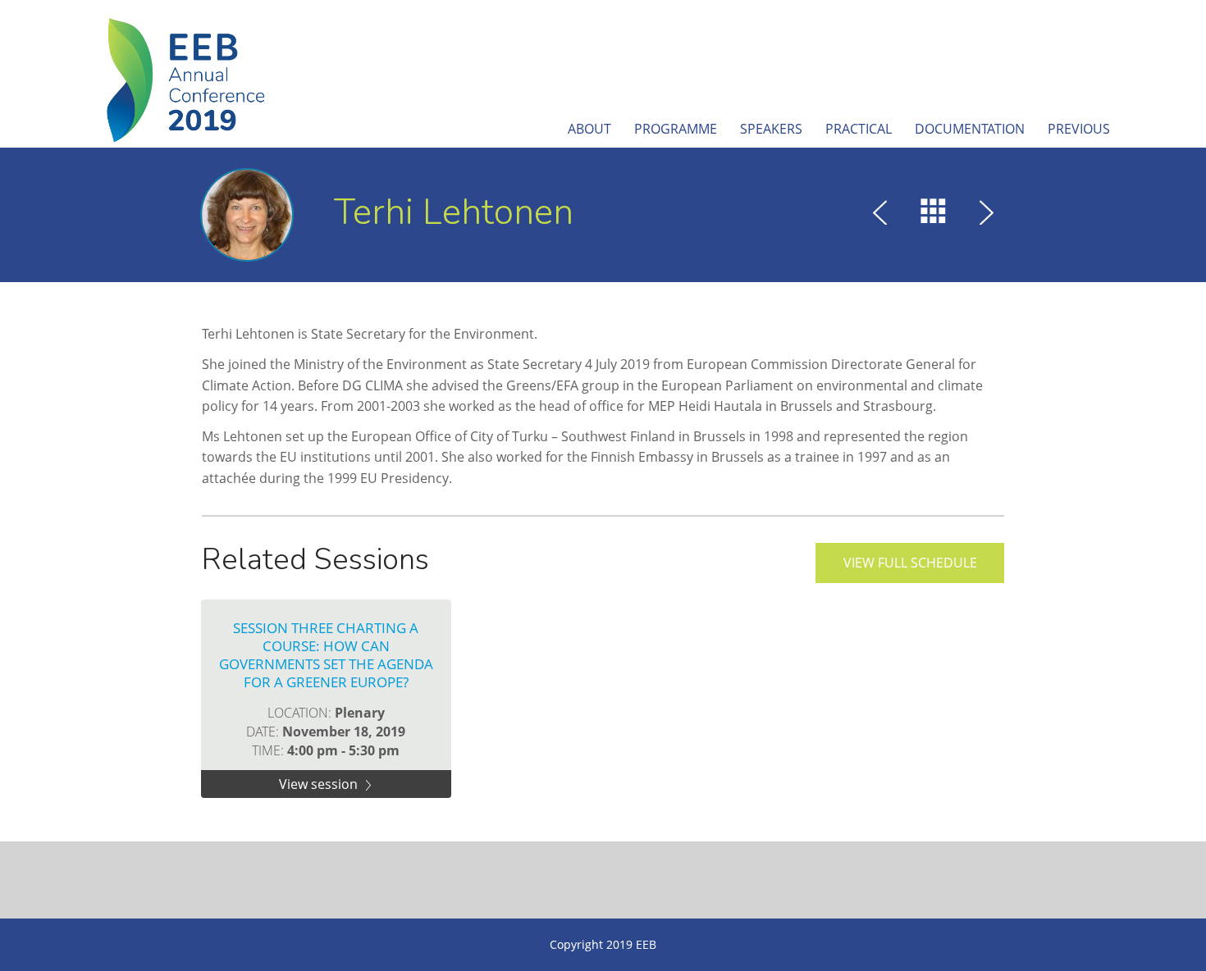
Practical (858, 129)
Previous (1079, 129)
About (589, 129)
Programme (675, 129)
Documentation (970, 129)
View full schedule (910, 563)
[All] (933, 214)
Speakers (771, 129)
